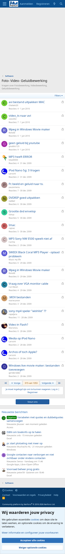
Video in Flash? (18, 324)
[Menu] (4, 4)
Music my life (15, 259)
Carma (12, 241)
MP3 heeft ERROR (20, 157)
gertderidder (14, 372)
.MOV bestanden (20, 297)
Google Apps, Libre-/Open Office (23, 464)
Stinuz (11, 214)
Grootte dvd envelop (22, 211)
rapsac (12, 228)
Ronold (12, 132)
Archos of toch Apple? (23, 352)
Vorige (16, 382)
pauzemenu (14, 187)
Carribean (13, 286)
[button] (16, 490)
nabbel (12, 201)
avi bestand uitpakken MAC (27, 102)
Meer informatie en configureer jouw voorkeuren (30, 532)
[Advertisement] (32, 42)
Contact (6, 494)
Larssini (12, 173)
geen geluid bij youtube (24, 143)
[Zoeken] (61, 4)
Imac (12, 225)
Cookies (8, 490)
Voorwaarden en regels (24, 494)
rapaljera (13, 314)
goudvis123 (14, 146)
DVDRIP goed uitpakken (24, 198)
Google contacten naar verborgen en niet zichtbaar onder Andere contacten (30, 456)
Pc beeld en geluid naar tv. (26, 184)
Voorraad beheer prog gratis (23, 469)
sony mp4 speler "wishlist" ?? (27, 311)
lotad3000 (13, 159)
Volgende (47, 382)
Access (10, 427)
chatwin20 (13, 105)
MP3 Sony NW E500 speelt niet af (30, 238)
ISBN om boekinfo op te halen (24, 432)
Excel (9, 438)
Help (56, 494)
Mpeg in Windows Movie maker (29, 129)
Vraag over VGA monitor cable (28, 283)
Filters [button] (58, 95)
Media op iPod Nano (22, 338)
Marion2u (13, 327)
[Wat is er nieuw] (54, 4)
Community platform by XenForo (28, 504)
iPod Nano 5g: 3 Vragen (24, 170)
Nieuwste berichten (15, 412)
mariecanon (14, 300)
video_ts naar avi (20, 115)
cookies (34, 519)
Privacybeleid (44, 494)
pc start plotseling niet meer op (24, 443)
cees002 (12, 118)
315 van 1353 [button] (31, 382)
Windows (11, 449)
